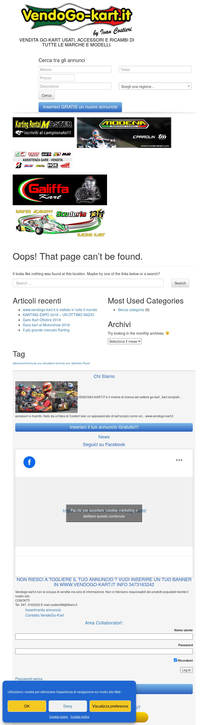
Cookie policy (58, 716)
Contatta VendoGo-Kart (44, 615)
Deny (67, 706)
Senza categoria (131, 309)
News (104, 436)
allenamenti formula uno (27, 363)
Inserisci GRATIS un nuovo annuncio (80, 106)
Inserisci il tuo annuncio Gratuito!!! (104, 426)
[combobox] (155, 86)
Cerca (46, 95)
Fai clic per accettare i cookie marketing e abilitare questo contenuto (104, 513)
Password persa (28, 678)
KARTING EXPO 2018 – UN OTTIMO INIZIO (58, 314)
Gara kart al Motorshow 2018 (46, 324)
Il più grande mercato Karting (46, 329)
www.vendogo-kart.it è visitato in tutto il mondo (60, 309)
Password (185, 645)
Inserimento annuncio (43, 609)
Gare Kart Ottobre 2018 (42, 319)
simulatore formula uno (56, 363)
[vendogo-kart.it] (75, 18)
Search (180, 282)
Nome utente (183, 630)
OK (27, 706)
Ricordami (185, 660)
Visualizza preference (110, 706)
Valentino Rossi (80, 363)
